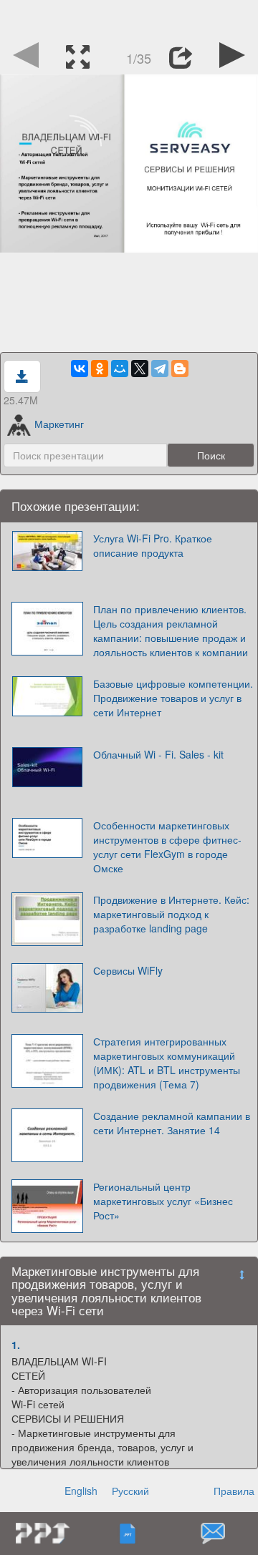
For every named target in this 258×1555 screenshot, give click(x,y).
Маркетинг (59, 423)
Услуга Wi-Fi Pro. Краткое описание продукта (152, 545)
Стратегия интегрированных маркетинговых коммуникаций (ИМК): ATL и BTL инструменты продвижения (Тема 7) (166, 1062)
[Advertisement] (129, 18)
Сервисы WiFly (128, 970)
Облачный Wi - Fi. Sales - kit (158, 754)
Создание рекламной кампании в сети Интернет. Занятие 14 (171, 1122)
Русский (130, 1490)
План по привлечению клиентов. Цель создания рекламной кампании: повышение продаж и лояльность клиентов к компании (170, 630)
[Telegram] (159, 368)
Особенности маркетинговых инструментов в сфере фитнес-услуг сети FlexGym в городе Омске (167, 846)
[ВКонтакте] (79, 368)
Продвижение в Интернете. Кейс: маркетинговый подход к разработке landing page (171, 913)
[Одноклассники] (99, 368)
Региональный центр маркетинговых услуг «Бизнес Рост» (163, 1200)
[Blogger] (179, 368)
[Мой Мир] (119, 368)
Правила (234, 1490)
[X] (139, 368)
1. (15, 1344)
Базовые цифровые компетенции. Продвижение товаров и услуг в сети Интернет (173, 697)
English (80, 1490)
